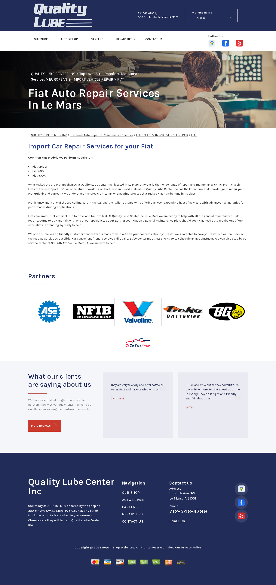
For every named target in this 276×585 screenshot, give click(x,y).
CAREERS (97, 39)
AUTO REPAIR (69, 39)
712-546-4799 (146, 13)
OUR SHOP (41, 39)
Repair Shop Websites (118, 547)
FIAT (120, 79)
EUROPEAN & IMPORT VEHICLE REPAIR (81, 79)
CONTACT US (153, 39)
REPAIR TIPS (124, 39)
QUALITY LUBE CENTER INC (53, 74)
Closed (201, 17)
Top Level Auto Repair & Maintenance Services (101, 135)
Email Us (177, 521)
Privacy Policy (191, 547)
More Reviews (41, 425)
